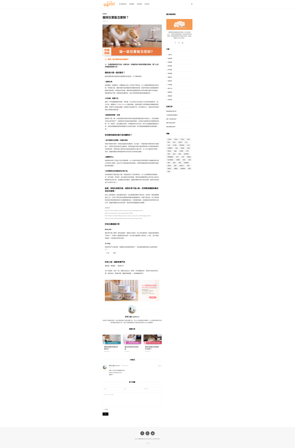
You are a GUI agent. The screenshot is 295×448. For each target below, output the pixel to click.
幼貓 (188, 148)
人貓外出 (170, 54)
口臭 (169, 145)
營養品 (189, 156)
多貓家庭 (170, 148)
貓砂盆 (169, 168)
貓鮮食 (175, 168)
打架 (187, 151)
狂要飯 (114, 253)
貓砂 (188, 165)
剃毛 (174, 142)
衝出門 (169, 165)
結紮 (174, 162)
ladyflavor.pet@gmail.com (115, 372)
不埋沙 (182, 139)
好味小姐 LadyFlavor (145, 438)
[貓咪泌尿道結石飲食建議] (132, 339)
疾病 (189, 159)
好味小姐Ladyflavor (132, 317)
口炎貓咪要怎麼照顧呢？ (172, 115)
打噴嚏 (181, 151)
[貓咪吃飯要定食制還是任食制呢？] (153, 339)
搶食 (180, 154)
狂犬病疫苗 (170, 159)
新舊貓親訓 (170, 156)
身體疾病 (170, 96)
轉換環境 (183, 168)
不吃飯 (169, 139)
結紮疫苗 (170, 80)
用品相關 (170, 73)
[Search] (191, 4)
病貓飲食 (170, 77)
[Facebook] (142, 433)
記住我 (106, 409)
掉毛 (174, 154)
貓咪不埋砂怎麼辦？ (171, 122)
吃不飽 (107, 253)
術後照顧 (186, 162)
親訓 (175, 165)
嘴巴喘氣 (182, 145)
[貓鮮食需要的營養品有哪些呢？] (112, 339)
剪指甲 (180, 142)
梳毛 (183, 156)
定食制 (182, 148)
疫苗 (184, 159)
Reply (160, 365)
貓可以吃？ (170, 88)
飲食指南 (170, 99)
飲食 (169, 171)
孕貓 (176, 148)
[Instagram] (147, 433)
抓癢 (169, 154)
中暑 (188, 139)
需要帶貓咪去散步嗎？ (171, 111)
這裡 (119, 107)
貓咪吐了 (182, 165)
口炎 (186, 142)
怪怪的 (169, 151)
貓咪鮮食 (170, 92)
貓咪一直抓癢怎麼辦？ (171, 119)
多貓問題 (170, 62)
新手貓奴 (170, 69)
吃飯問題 (105, 13)
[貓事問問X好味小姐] (109, 4)
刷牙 (169, 142)
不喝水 (175, 139)
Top (148, 443)
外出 (188, 145)
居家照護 (170, 65)
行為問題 (170, 84)
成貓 (175, 151)
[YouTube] (153, 433)
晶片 (177, 156)
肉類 (180, 162)
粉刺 (169, 162)
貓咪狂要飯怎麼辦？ (171, 126)
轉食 (189, 168)
